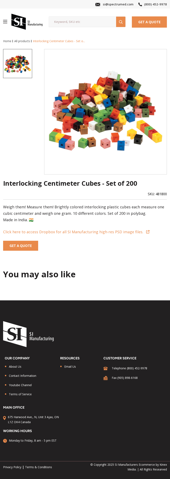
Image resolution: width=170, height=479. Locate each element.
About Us (15, 366)
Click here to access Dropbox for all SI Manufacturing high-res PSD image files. (73, 231)
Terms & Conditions (38, 467)
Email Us (70, 366)
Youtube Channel (20, 385)
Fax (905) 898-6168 (125, 378)
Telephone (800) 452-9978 (129, 368)
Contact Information (22, 376)
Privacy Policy (12, 467)
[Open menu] (5, 21)
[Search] (120, 22)
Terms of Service (20, 394)
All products (22, 41)
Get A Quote (149, 22)
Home (7, 41)
